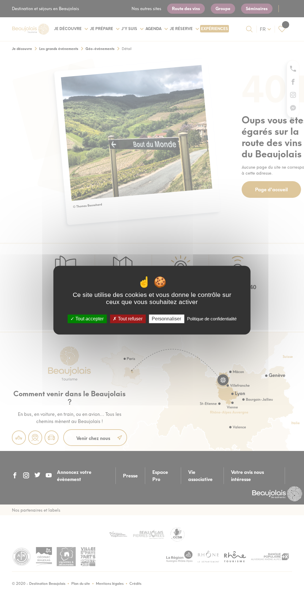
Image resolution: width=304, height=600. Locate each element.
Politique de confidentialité (212, 318)
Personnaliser (166, 318)
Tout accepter (89, 318)
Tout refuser (129, 318)
